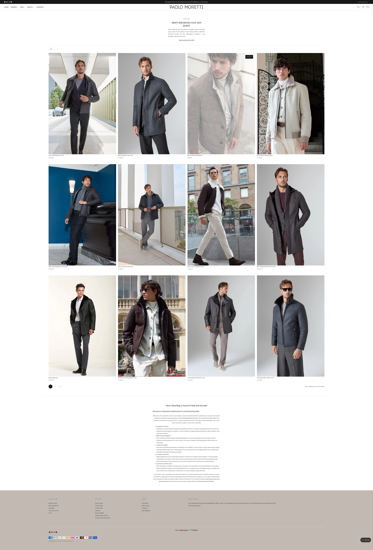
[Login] (363, 7)
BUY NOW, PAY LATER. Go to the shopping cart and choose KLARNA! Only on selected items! (186, 2)
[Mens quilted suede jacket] (221, 103)
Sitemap (97, 510)
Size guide (51, 508)
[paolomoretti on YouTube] (11, 2)
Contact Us (145, 508)
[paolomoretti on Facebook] (5, 2)
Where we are (146, 505)
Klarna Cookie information (102, 518)
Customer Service (54, 510)
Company (39, 7)
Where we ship (53, 503)
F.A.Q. (50, 513)
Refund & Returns (54, 505)
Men (22, 7)
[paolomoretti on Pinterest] (7, 2)
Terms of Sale (99, 503)
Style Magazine (146, 510)
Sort (51, 49)
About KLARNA (99, 513)
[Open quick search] (358, 7)
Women (14, 7)
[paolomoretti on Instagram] (9, 2)
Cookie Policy (99, 508)
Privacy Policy (99, 505)
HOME (6, 7)
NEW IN (30, 7)
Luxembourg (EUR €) (363, 2)
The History (145, 503)
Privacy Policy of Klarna (101, 515)
